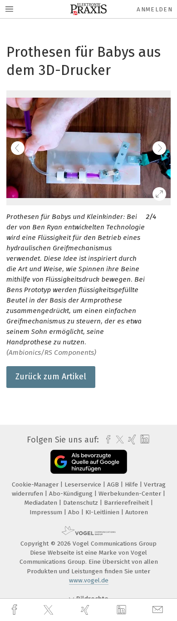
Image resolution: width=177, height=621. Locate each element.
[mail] (158, 610)
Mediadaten (42, 503)
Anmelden (154, 9)
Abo (74, 512)
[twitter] (49, 610)
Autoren (136, 512)
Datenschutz (81, 503)
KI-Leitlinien (103, 512)
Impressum (47, 512)
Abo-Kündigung (71, 493)
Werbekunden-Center (130, 493)
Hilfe (132, 484)
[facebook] (15, 610)
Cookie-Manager (36, 484)
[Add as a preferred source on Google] (88, 462)
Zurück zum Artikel (50, 377)
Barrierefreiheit (127, 503)
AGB (114, 484)
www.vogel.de (88, 580)
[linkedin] (122, 610)
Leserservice (83, 484)
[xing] (86, 610)
